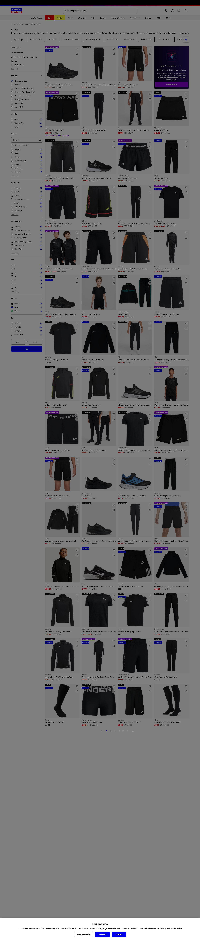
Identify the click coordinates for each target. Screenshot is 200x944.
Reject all (102, 934)
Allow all (118, 934)
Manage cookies (83, 934)
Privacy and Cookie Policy (171, 929)
